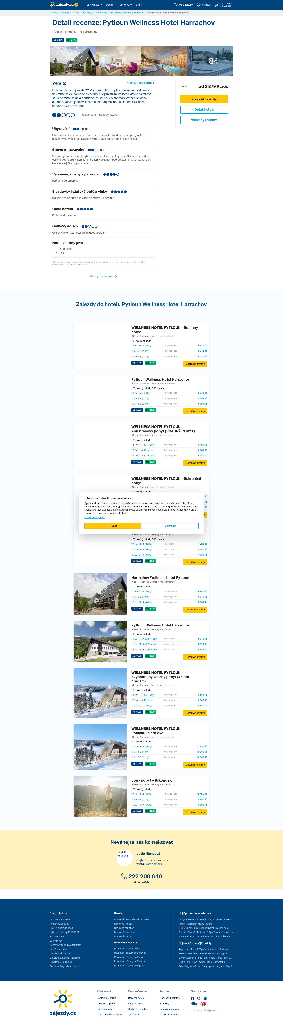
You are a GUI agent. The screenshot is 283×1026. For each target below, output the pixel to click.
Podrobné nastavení (94, 517)
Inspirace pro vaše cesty (109, 1014)
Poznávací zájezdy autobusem (65, 944)
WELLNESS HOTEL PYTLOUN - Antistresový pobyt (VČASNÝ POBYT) (163, 429)
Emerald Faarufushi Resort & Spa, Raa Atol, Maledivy (206, 932)
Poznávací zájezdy (59, 923)
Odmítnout (170, 525)
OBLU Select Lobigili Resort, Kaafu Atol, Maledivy (204, 927)
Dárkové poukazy (106, 1009)
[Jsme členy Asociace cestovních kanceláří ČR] (203, 1003)
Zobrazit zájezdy (204, 99)
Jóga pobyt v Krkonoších (153, 780)
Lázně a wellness (58, 949)
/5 (59, 40)
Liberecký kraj (88, 12)
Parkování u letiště (106, 997)
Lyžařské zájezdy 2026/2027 (64, 932)
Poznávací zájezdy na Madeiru (65, 966)
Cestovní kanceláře (138, 1009)
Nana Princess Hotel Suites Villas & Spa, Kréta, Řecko (206, 936)
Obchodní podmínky (170, 997)
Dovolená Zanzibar (124, 927)
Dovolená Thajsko (123, 923)
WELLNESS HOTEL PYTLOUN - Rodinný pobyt (164, 329)
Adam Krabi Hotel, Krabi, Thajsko (195, 923)
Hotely (66, 12)
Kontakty (164, 1003)
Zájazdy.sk (133, 1014)
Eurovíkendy (56, 940)
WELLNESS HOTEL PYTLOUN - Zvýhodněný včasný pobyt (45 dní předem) (160, 676)
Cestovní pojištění (106, 1003)
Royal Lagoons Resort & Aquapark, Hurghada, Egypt (205, 966)
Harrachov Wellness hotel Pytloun (160, 577)
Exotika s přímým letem (62, 927)
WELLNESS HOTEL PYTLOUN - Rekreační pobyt (166, 480)
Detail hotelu (204, 110)
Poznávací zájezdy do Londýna (130, 952)
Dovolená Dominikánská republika (131, 919)
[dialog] (141, 513)
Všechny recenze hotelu (139, 82)
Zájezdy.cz (55, 12)
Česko (75, 12)
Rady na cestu (135, 1003)
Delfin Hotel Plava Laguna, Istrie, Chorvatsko (202, 961)
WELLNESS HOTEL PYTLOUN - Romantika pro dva (157, 730)
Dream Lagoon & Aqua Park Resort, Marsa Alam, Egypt (206, 957)
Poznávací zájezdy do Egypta (129, 965)
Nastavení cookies (169, 1009)
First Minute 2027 (59, 936)
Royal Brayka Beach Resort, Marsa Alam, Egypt (203, 953)
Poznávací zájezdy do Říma (128, 948)
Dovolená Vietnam (123, 936)
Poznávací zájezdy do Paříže (129, 957)
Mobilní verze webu (169, 1014)
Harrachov (103, 12)
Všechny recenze (204, 120)
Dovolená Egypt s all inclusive (65, 957)
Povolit (113, 525)
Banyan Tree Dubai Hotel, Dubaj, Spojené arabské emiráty (206, 919)
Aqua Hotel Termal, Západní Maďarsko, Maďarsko (204, 949)
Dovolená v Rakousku (61, 961)
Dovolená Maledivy (124, 932)
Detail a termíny (195, 363)
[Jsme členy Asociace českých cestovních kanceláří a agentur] (195, 1003)
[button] (94, 4)
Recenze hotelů (136, 997)
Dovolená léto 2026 (60, 953)
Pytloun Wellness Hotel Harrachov (127, 12)
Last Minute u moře (60, 919)
